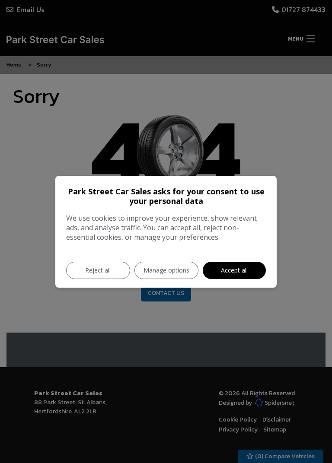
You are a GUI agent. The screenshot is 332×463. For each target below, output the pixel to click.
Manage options (166, 270)
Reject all (98, 270)
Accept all (234, 270)
